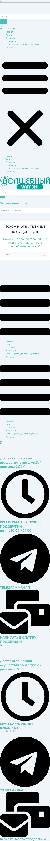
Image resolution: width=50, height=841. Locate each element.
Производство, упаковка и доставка (22, 44)
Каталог (9, 35)
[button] (25, 103)
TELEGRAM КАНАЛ (15, 588)
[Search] (2, 197)
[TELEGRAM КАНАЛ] (25, 787)
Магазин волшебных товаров (13, 203)
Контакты (10, 47)
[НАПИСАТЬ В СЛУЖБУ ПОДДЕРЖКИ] (25, 836)
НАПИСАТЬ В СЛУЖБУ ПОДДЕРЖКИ (23, 839)
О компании (11, 38)
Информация (11, 41)
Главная (9, 32)
